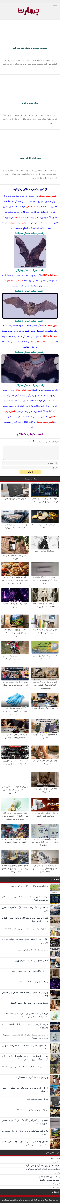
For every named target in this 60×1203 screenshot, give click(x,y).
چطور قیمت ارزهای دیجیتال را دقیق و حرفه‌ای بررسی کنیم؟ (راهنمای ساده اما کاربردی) (15, 789)
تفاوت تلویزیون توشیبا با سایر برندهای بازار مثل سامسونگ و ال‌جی (15, 632)
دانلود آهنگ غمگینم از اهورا (45, 551)
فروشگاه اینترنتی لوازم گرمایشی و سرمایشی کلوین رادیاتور (45, 814)
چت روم (56, 1161)
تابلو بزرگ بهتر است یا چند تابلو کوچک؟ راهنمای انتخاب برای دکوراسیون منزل (45, 685)
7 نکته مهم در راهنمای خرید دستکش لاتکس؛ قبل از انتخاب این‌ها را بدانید (15, 711)
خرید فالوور (55, 1158)
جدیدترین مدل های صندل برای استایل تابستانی (45, 762)
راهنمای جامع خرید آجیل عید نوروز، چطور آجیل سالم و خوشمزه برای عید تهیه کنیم (15, 580)
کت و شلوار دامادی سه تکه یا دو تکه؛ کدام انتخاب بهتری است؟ (45, 605)
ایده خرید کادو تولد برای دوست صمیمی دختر (45, 790)
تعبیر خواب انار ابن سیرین (30, 158)
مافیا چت (56, 1183)
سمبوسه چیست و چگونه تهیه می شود (30, 48)
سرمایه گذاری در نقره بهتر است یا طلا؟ (45, 526)
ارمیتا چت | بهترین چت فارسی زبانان (15, 605)
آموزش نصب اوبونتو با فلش (15, 498)
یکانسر (57, 1172)
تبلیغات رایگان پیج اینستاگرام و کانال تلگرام (43, 1165)
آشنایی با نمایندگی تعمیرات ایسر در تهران (45, 710)
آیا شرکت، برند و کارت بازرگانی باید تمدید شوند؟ (45, 657)
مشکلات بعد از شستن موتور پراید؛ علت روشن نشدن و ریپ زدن (15, 762)
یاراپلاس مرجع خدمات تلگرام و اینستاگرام (43, 1169)
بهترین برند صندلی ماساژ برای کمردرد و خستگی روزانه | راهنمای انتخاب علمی (45, 868)
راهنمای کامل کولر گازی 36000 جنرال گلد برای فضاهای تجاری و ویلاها (45, 580)
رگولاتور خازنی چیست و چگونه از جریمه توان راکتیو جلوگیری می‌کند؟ (45, 500)
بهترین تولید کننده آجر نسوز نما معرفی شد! (15, 557)
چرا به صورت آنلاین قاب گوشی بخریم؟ (45, 736)
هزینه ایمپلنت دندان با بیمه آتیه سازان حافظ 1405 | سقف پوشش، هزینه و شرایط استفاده (15, 816)
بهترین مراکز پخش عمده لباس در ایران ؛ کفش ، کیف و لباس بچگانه (15, 683)
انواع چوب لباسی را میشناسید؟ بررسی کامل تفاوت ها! (45, 631)
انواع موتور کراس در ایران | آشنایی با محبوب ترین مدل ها (15, 657)
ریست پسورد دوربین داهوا (49, 1176)
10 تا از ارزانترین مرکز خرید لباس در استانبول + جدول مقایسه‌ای (15, 841)
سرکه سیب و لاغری (30, 103)
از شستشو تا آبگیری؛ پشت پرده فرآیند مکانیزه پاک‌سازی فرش (15, 526)
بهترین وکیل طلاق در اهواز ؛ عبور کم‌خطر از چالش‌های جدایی (15, 736)
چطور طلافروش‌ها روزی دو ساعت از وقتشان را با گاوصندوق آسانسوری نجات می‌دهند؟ (15, 868)
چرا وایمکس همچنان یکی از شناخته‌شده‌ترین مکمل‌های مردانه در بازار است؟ (45, 842)
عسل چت (56, 1187)
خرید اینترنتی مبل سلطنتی (49, 1180)
